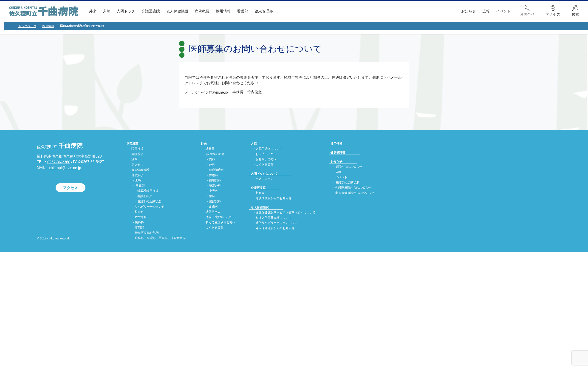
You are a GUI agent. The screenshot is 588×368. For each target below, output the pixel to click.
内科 (212, 159)
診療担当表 (213, 212)
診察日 (210, 149)
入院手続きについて (269, 149)
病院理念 (137, 154)
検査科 (139, 212)
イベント (503, 11)
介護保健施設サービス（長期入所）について (285, 212)
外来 (92, 11)
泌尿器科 (215, 201)
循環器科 (215, 180)
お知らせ (468, 11)
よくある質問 (214, 227)
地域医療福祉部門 (147, 233)
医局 (138, 180)
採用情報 (223, 11)
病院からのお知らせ (348, 166)
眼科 (212, 196)
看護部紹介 (144, 196)
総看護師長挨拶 (147, 191)
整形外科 (215, 185)
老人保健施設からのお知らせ (275, 228)
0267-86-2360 (58, 162)
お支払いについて (268, 154)
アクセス (70, 188)
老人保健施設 (177, 11)
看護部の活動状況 (149, 201)
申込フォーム (265, 179)
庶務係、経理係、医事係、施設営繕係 (160, 238)
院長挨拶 (137, 149)
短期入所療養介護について (273, 217)
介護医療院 (150, 11)
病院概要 (202, 11)
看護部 (242, 11)
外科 (212, 164)
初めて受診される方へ (220, 222)
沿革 (134, 159)
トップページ (27, 26)
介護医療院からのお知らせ (273, 198)
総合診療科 (216, 170)
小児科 (213, 191)
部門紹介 (138, 175)
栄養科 (139, 222)
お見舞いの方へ (266, 159)
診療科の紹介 (215, 154)
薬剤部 (139, 227)
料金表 (260, 193)
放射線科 (141, 217)
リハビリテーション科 (150, 206)
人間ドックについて (264, 173)
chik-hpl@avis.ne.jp (212, 92)
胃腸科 (213, 175)
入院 (106, 11)
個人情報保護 (140, 170)
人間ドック (126, 11)
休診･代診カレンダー (220, 217)
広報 (486, 11)
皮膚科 (213, 206)
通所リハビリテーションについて (278, 223)
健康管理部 (263, 11)
